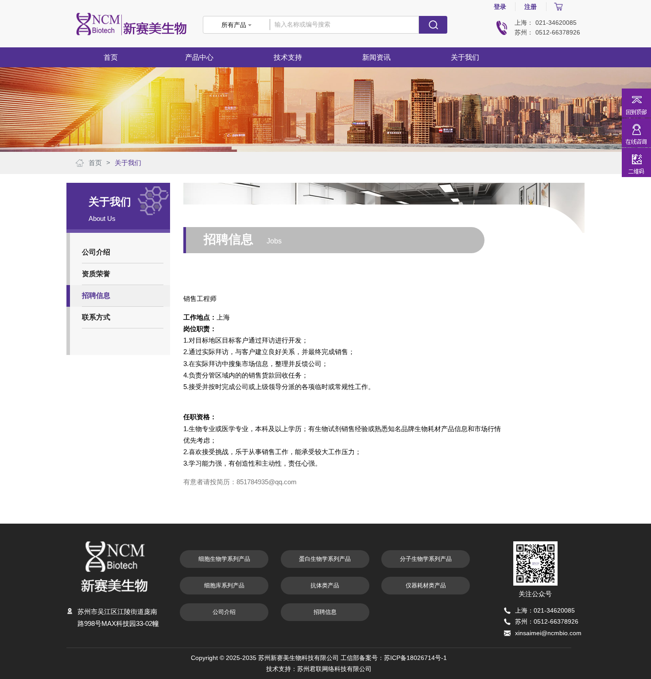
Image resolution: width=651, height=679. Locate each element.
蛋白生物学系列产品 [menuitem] (325, 559)
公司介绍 (224, 612)
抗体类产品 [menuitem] (324, 585)
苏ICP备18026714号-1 (415, 657)
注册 (530, 6)
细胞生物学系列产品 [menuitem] (224, 559)
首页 (111, 57)
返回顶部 (636, 103)
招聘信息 (325, 612)
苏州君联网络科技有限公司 (334, 668)
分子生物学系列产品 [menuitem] (426, 559)
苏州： (524, 32)
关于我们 (128, 162)
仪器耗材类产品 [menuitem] (426, 585)
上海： (524, 22)
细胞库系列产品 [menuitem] (224, 585)
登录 (500, 6)
